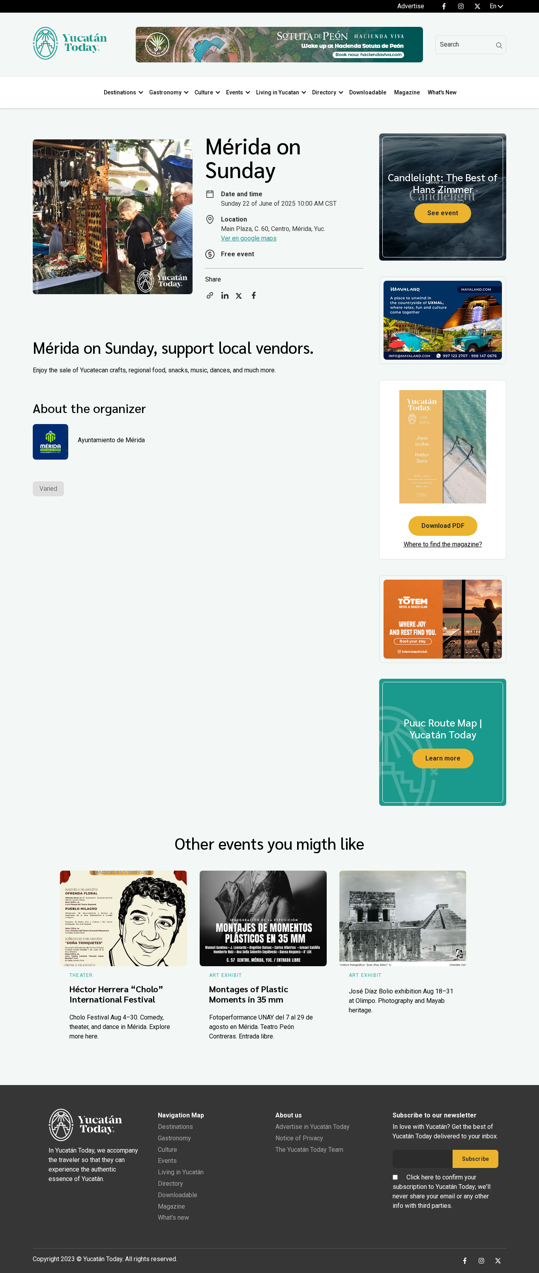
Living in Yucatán (181, 1172)
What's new (173, 1217)
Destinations (120, 92)
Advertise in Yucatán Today (312, 1126)
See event (442, 213)
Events (234, 92)
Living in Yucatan (277, 92)
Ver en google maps (249, 238)
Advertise (410, 6)
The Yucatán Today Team (309, 1149)
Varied (48, 488)
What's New (442, 92)
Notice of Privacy (299, 1138)
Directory (324, 92)
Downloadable (367, 92)
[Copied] (210, 298)
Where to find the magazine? (443, 544)
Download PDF (442, 525)
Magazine (407, 92)
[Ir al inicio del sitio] (70, 57)
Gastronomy (165, 92)
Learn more (442, 758)
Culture (204, 92)
